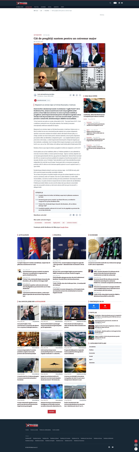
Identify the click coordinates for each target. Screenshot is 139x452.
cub (63, 222)
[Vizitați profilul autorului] (35, 95)
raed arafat (48, 222)
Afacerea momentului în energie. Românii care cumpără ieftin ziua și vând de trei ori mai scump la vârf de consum (107, 288)
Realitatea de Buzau (98, 438)
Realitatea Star (46, 438)
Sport (88, 130)
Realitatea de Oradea (39, 440)
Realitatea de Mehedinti (108, 438)
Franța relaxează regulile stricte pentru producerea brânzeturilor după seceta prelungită (27, 404)
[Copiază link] (70, 95)
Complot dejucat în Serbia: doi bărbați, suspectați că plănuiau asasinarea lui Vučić (59, 196)
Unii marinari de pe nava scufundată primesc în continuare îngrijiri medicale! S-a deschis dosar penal (51, 352)
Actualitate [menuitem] (29, 7)
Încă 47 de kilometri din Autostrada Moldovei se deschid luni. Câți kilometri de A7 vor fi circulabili (74, 405)
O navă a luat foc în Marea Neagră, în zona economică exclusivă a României (28, 378)
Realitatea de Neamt (54, 438)
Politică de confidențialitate (45, 429)
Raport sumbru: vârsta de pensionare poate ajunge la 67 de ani (96, 148)
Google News (64, 227)
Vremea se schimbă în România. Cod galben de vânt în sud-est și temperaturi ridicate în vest (74, 378)
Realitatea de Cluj (75, 438)
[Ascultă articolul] (136, 441)
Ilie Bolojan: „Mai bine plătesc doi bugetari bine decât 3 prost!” (96, 139)
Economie (89, 122)
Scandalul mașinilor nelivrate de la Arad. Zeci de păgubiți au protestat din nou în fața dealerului (59, 209)
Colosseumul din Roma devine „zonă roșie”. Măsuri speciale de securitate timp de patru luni (36, 294)
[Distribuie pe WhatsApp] (77, 95)
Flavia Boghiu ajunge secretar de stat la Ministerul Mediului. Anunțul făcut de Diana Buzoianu (68, 278)
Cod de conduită (55, 429)
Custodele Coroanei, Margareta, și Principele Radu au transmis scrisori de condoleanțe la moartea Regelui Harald (68, 290)
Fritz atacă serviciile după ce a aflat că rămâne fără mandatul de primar (75, 325)
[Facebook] (119, 3)
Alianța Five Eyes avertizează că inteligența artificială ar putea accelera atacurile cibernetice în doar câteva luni (51, 405)
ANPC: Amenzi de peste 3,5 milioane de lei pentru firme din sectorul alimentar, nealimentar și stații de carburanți (106, 273)
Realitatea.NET (28, 438)
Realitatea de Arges (29, 440)
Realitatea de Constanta (65, 438)
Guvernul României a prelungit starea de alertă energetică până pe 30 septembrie (51, 325)
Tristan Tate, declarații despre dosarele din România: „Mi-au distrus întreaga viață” (57, 205)
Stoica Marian (35, 347)
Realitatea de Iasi (59, 440)
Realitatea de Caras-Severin (86, 438)
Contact (27, 429)
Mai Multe (51, 411)
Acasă (36, 10)
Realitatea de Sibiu (48, 94)
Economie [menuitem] (43, 7)
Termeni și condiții (34, 429)
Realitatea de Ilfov (68, 440)
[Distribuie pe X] (80, 95)
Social (85, 119)
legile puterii (56, 222)
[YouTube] (122, 3)
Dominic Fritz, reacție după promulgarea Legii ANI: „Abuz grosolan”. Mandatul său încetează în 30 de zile (68, 264)
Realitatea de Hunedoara (79, 440)
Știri (41, 10)
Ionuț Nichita (36, 321)
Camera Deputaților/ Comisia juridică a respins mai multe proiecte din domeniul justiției (26, 351)
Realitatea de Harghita (49, 440)
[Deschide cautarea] (110, 2)
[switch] (115, 3)
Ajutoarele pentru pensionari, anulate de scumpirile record (96, 124)
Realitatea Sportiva (37, 438)
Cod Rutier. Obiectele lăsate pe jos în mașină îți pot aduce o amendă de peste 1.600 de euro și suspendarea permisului (94, 117)
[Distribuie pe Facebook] (73, 95)
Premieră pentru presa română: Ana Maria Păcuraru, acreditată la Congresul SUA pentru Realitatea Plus (57, 200)
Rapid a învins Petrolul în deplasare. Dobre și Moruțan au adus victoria (95, 133)
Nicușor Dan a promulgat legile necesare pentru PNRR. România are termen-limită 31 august (67, 272)
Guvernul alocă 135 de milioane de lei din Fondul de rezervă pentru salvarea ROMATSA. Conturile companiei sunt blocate (107, 280)
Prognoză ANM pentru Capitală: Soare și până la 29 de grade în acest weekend (74, 351)
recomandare (38, 222)
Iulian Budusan (59, 321)
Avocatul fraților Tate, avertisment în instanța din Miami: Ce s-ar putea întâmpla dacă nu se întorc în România (28, 326)
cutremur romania (72, 222)
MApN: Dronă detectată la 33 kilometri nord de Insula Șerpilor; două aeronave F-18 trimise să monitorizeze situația (51, 379)
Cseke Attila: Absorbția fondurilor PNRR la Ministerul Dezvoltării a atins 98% (107, 295)
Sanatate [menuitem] (56, 7)
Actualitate (47, 10)
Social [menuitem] (49, 7)
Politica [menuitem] (36, 7)
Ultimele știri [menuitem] (19, 7)
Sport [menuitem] (62, 7)
